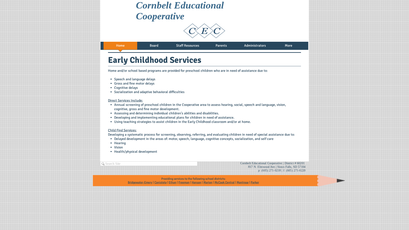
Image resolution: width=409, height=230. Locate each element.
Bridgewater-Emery (140, 182)
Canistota (160, 182)
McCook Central (225, 182)
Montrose (243, 182)
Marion (207, 182)
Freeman (184, 182)
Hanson (196, 182)
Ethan (172, 182)
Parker (255, 182)
